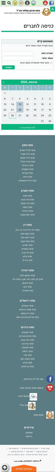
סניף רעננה (27, 207)
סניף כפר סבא (27, 199)
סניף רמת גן (27, 245)
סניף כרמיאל (27, 165)
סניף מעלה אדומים (27, 309)
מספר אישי (47, 58)
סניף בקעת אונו (27, 233)
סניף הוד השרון (27, 203)
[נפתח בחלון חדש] (51, 3)
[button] (9, 3)
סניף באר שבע (27, 340)
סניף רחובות (27, 283)
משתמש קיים (45, 41)
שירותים (29, 428)
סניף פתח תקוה (27, 241)
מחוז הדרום (27, 327)
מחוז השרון (27, 191)
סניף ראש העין (27, 237)
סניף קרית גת (27, 343)
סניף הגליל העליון (27, 150)
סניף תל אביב (27, 252)
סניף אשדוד (27, 290)
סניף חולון (27, 256)
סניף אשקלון (27, 332)
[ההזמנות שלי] (15, 3)
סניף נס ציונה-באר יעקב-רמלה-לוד (27, 279)
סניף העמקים (27, 169)
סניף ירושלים (27, 305)
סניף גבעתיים (27, 249)
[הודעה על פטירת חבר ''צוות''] (27, 3)
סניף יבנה (27, 286)
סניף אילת (27, 362)
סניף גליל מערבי (27, 154)
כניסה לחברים (39, 26)
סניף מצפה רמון (27, 359)
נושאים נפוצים (24, 469)
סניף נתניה (27, 195)
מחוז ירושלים (27, 301)
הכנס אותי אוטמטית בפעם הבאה (34, 62)
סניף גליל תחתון (27, 157)
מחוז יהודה (27, 270)
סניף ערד (27, 355)
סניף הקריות (27, 173)
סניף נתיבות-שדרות (27, 336)
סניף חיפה (27, 176)
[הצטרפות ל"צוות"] (21, 3)
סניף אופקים (27, 347)
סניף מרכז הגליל (27, 161)
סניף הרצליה (27, 211)
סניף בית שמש (27, 313)
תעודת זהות (47, 53)
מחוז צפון (27, 145)
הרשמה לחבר (24, 396)
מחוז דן (27, 225)
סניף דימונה (27, 351)
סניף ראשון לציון (27, 275)
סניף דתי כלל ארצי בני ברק (28, 230)
